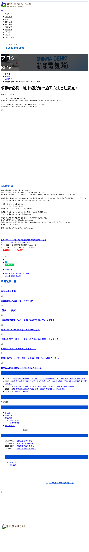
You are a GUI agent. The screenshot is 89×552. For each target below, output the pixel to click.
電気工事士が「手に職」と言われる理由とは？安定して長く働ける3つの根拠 (44, 386)
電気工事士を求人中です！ (19, 242)
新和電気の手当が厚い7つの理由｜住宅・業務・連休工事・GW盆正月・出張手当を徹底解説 (49, 378)
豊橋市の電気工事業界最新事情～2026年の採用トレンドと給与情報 (40, 389)
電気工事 (14, 423)
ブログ (7, 32)
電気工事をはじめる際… (26, 448)
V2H (6, 19)
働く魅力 (8, 21)
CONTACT (8, 52)
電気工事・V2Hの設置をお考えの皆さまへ (20, 329)
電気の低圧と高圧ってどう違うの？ (17, 300)
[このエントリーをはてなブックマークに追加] (6, 262)
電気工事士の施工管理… (26, 443)
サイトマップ (10, 37)
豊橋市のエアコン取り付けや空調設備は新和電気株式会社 (23, 239)
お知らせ (13, 94)
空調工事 (14, 420)
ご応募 (9, 224)
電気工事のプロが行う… (26, 440)
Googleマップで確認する (11, 538)
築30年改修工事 (8, 291)
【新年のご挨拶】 (9, 310)
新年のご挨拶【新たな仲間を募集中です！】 (21, 367)
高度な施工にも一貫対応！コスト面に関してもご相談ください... (30, 358)
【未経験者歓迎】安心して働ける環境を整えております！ (27, 320)
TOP (7, 14)
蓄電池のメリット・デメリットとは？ (18, 348)
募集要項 (8, 27)
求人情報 (10, 425)
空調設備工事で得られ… (26, 446)
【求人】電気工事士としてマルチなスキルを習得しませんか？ (30, 339)
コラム (7, 34)
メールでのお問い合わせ (61, 482)
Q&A (7, 412)
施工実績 (8, 24)
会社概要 (8, 29)
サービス (8, 16)
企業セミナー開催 (21, 391)
